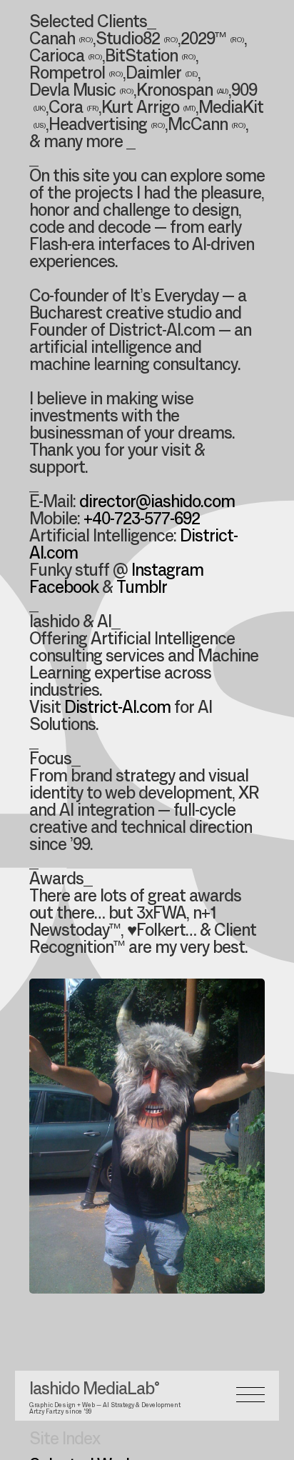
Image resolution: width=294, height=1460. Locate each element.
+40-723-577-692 (141, 520)
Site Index (64, 1440)
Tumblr (141, 588)
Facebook (63, 588)
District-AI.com (117, 708)
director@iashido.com (157, 502)
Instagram (167, 571)
